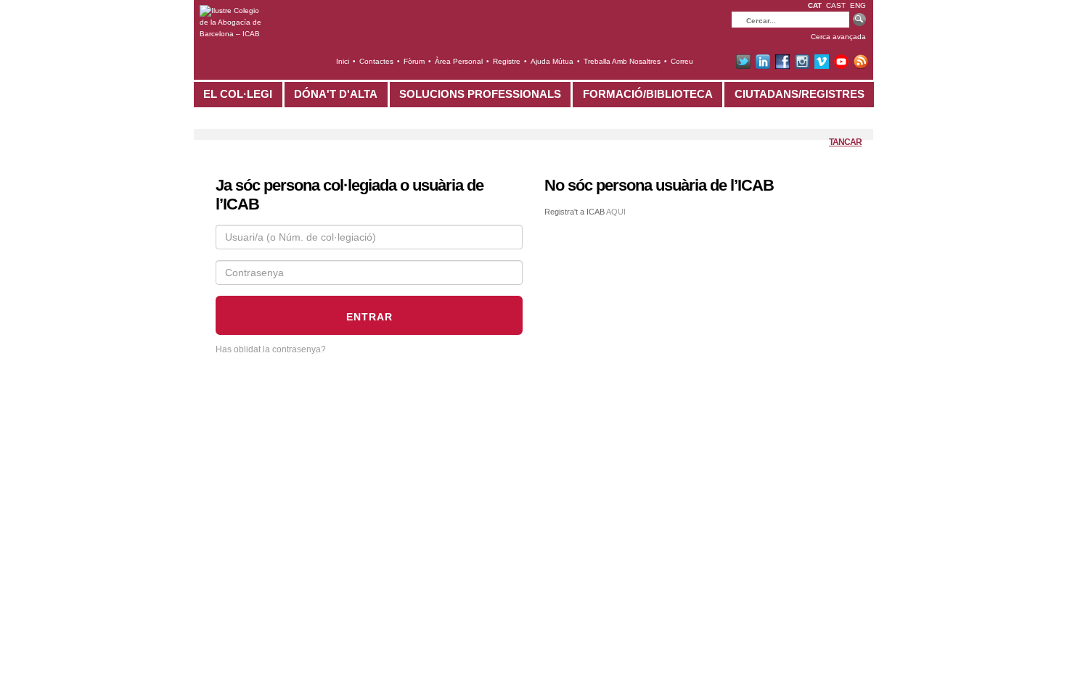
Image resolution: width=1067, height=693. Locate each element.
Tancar (845, 142)
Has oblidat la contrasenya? (271, 349)
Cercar (859, 20)
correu (682, 61)
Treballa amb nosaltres (622, 61)
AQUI (616, 211)
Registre (506, 61)
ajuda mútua (552, 61)
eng (858, 5)
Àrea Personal (459, 61)
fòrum (414, 61)
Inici (342, 61)
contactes (376, 61)
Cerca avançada (838, 37)
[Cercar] (790, 20)
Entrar (369, 317)
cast (836, 5)
